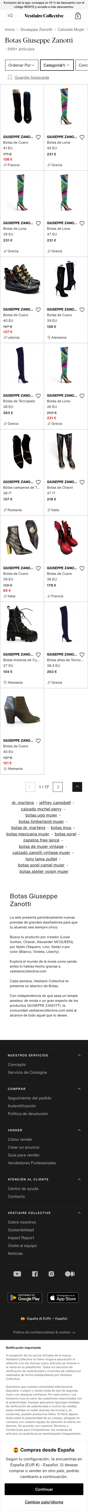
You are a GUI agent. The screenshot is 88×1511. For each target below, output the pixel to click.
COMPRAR (17, 1089)
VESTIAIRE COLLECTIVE (29, 1213)
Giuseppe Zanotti (36, 29)
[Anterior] (30, 787)
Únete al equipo (22, 1245)
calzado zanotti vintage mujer (41, 853)
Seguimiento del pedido (29, 1098)
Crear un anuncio (24, 1147)
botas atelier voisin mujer (44, 871)
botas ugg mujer (41, 815)
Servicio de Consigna (27, 1072)
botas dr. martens (28, 828)
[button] (78, 15)
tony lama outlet (41, 859)
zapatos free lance (41, 840)
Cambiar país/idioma (44, 1502)
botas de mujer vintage (41, 846)
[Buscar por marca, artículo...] (10, 15)
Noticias (15, 1253)
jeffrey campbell (55, 803)
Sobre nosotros (22, 1222)
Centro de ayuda (23, 1188)
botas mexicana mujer (27, 834)
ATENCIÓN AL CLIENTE (28, 1179)
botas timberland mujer (41, 822)
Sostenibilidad (21, 1230)
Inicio (10, 29)
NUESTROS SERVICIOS (28, 1055)
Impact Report (21, 1238)
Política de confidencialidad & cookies (41, 1332)
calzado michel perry (41, 809)
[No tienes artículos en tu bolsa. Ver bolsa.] (78, 15)
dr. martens (23, 803)
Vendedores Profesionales (32, 1163)
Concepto (17, 1064)
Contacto (16, 1196)
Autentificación (22, 1106)
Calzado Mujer (71, 29)
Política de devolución (28, 1114)
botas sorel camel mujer (41, 865)
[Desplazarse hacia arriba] (77, 787)
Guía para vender (24, 1155)
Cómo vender (20, 1139)
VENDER (15, 1130)
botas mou (61, 828)
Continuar (44, 1489)
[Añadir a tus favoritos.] (38, 137)
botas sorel (65, 834)
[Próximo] (58, 787)
